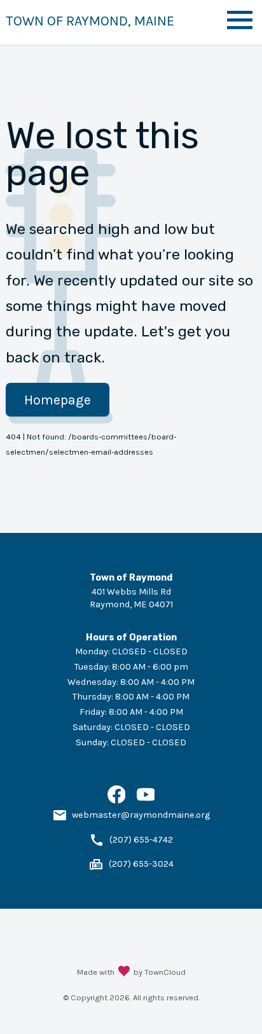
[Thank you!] (124, 972)
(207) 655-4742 (141, 839)
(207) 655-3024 (141, 863)
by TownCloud (160, 972)
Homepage (57, 400)
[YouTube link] (146, 801)
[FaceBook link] (116, 801)
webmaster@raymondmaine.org (141, 815)
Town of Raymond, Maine (90, 21)
